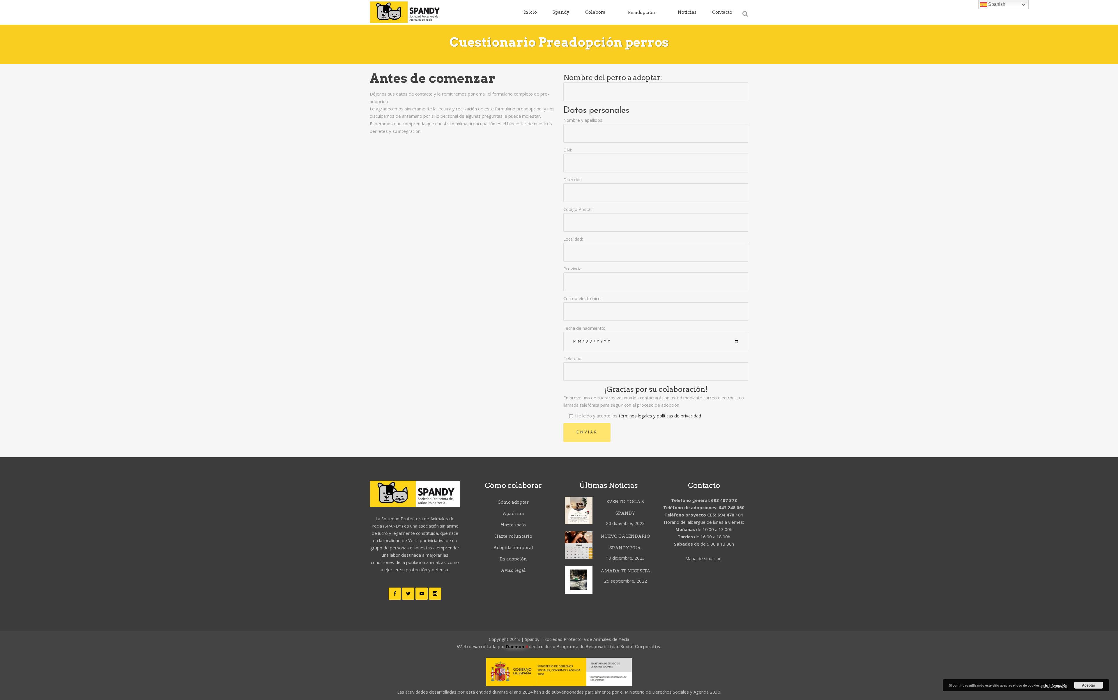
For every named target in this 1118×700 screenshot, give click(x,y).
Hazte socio (513, 525)
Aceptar (1088, 685)
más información (1054, 685)
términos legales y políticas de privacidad (659, 416)
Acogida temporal (513, 547)
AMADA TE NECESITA (625, 571)
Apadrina (513, 513)
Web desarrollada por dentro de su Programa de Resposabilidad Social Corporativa (559, 646)
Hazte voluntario (513, 536)
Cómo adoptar (513, 502)
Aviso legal (513, 570)
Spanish (996, 4)
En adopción (513, 559)
